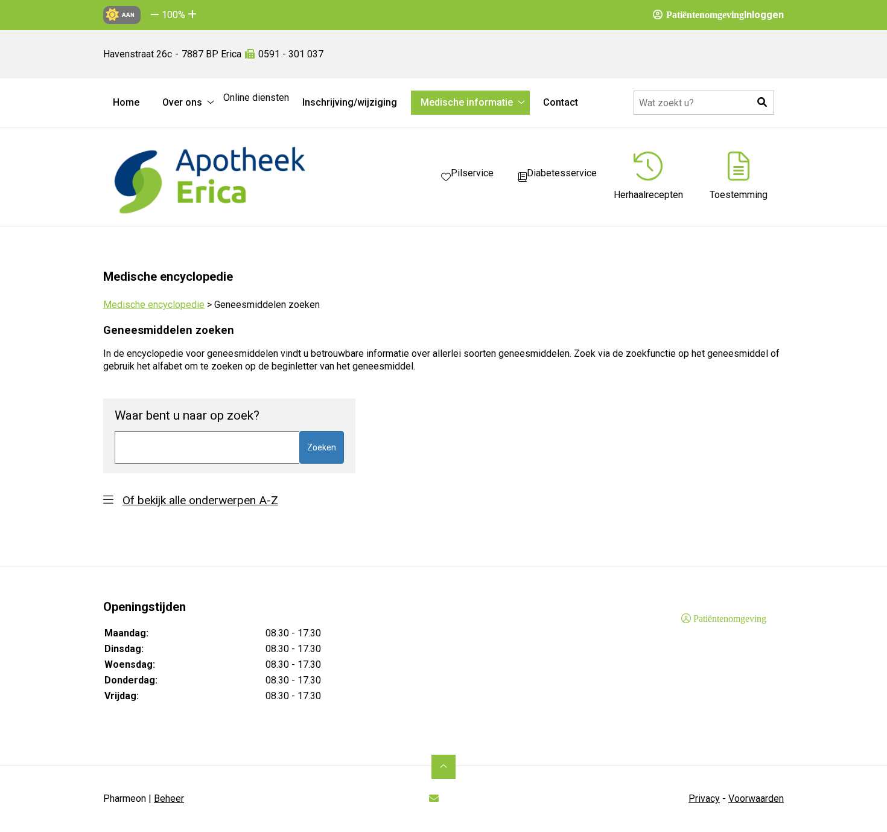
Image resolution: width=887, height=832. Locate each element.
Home (126, 102)
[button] (154, 15)
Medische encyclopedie (154, 304)
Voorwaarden (756, 798)
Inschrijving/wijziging (349, 102)
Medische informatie (467, 102)
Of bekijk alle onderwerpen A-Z (200, 500)
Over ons (182, 102)
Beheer (169, 798)
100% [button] (173, 15)
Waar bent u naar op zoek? (187, 415)
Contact (560, 102)
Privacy (704, 798)
